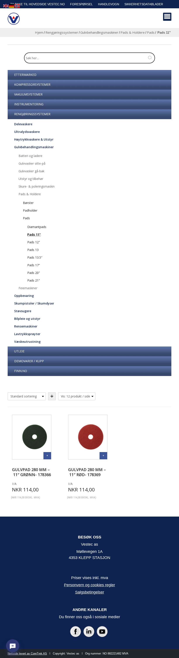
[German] (12, 5)
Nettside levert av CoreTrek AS (27, 653)
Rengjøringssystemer (61, 32)
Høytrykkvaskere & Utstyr (33, 139)
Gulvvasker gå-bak (31, 171)
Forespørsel (81, 4)
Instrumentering (28, 104)
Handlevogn (108, 4)
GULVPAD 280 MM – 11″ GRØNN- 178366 (31, 472)
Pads (151, 32)
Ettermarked (25, 75)
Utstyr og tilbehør (31, 179)
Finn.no (20, 371)
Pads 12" (33, 242)
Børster (28, 203)
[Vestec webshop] (14, 19)
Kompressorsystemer (32, 84)
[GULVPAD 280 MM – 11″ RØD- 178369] (103, 455)
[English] (6, 5)
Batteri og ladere (30, 156)
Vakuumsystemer (28, 94)
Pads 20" (33, 273)
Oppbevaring (24, 296)
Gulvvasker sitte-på (32, 163)
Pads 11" (34, 234)
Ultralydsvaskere (27, 132)
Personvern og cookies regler (89, 585)
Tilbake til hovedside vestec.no (37, 4)
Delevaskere (23, 124)
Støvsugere (22, 311)
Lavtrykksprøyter (27, 334)
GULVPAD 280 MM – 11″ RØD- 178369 (87, 472)
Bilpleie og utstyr (27, 319)
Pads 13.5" (34, 257)
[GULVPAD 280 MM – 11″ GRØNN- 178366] (47, 455)
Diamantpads (36, 227)
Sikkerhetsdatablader (143, 4)
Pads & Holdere (132, 32)
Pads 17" (33, 265)
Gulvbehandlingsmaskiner (99, 32)
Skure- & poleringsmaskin (37, 186)
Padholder (30, 210)
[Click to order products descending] (52, 396)
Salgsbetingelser (89, 592)
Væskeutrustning (27, 341)
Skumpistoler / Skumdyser (34, 303)
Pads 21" (33, 280)
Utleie (19, 351)
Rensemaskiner (25, 326)
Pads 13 (33, 250)
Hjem (39, 32)
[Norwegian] (17, 5)
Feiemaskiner (28, 288)
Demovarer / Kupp (29, 361)
